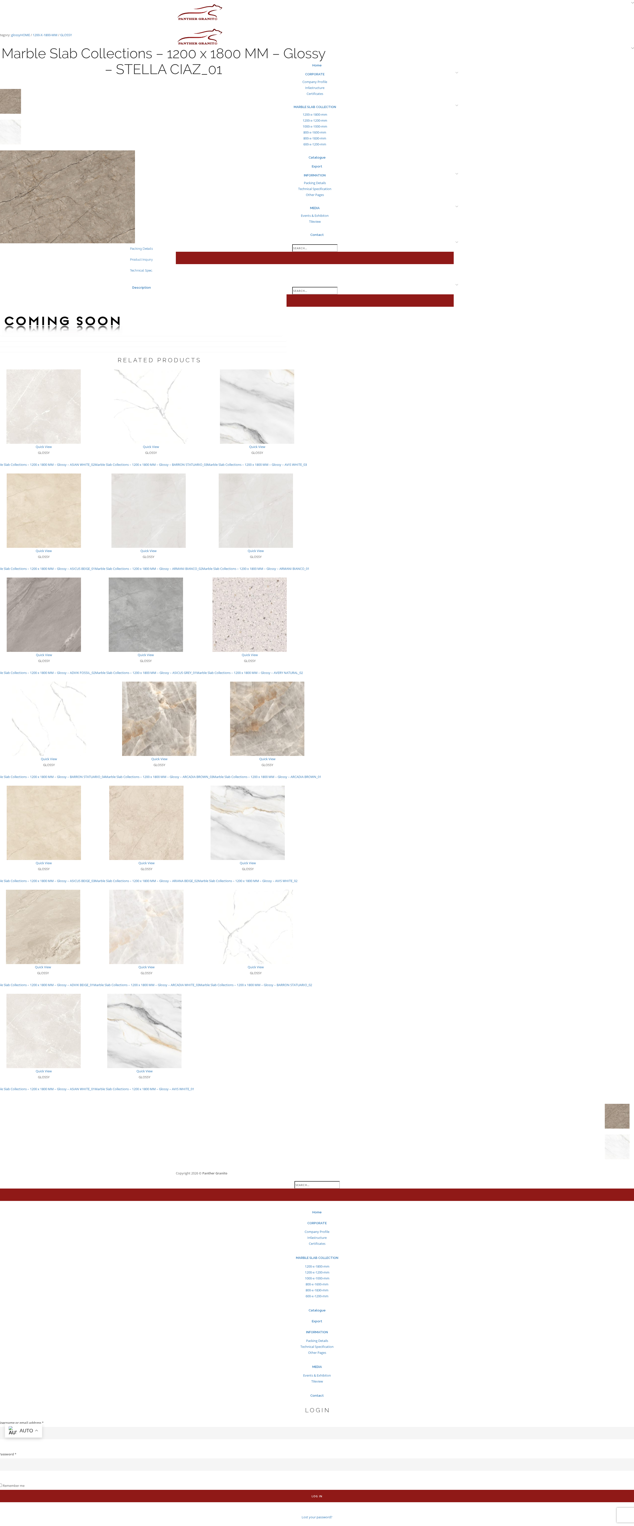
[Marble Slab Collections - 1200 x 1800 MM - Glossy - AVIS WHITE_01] (144, 1030)
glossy (15, 35)
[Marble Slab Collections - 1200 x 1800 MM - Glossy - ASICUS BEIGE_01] (44, 510)
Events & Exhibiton (317, 1375)
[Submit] (317, 1195)
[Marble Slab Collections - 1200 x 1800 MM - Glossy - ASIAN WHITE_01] (43, 1030)
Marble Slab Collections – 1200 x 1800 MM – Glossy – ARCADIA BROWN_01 (267, 777)
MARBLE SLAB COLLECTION (317, 1258)
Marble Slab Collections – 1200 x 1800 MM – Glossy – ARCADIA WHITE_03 (146, 985)
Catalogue (317, 1310)
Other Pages (317, 1352)
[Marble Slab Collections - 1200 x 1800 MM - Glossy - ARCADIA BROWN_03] (159, 718)
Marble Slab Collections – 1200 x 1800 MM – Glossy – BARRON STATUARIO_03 (151, 464)
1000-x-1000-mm (317, 1278)
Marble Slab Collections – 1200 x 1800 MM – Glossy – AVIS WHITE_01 (144, 1089)
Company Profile (317, 1231)
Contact (317, 1395)
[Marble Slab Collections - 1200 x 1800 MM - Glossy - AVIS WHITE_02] (248, 822)
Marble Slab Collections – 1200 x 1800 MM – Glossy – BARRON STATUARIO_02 (255, 985)
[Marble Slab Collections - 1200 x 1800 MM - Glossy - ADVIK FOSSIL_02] (44, 614)
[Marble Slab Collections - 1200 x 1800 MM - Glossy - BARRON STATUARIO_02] (256, 926)
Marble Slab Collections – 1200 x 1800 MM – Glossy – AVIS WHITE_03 (257, 464)
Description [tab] (141, 287)
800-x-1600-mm (317, 1284)
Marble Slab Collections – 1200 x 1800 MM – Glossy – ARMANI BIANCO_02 (148, 568)
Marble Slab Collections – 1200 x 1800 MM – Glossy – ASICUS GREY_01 (145, 672)
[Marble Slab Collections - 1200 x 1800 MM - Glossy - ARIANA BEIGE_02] (146, 822)
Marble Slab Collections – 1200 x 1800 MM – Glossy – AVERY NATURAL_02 (249, 672)
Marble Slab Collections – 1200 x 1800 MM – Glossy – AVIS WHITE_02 (247, 881)
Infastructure (317, 1237)
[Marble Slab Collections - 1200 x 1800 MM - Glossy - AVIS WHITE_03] (257, 406)
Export (317, 1321)
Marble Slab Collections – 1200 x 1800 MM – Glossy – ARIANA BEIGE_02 (146, 881)
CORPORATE (317, 1223)
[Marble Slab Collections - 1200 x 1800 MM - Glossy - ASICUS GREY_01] (146, 614)
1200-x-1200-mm (317, 1272)
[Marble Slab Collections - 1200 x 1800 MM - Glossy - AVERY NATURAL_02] (249, 614)
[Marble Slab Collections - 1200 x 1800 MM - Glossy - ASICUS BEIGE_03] (44, 822)
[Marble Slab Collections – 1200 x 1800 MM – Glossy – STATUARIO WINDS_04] (617, 1146)
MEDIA (317, 1367)
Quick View (44, 446)
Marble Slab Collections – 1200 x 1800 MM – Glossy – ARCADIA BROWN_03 (159, 777)
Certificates (317, 1243)
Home (25, 35)
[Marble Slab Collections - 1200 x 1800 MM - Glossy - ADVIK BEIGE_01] (43, 926)
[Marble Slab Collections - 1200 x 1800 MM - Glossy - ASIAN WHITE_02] (43, 406)
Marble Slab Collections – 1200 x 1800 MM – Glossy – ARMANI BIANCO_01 (255, 568)
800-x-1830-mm (317, 1290)
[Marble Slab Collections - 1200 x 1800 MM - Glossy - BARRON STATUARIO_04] (49, 718)
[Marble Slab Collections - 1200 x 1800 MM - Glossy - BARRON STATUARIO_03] (151, 406)
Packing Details (317, 1340)
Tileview (317, 1381)
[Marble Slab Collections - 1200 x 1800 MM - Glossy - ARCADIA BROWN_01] (267, 718)
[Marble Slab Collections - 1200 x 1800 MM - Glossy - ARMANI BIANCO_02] (148, 510)
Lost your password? (317, 1510)
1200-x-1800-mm (45, 35)
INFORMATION (317, 1332)
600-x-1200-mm (317, 1296)
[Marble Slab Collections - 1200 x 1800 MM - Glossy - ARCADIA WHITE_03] (146, 926)
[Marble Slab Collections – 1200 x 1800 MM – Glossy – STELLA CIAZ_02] (617, 1116)
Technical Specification (317, 1346)
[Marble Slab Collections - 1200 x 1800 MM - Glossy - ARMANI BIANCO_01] (256, 510)
